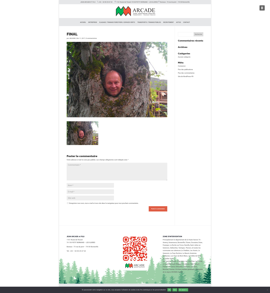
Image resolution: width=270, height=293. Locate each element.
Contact (186, 22)
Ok (169, 290)
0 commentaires (91, 38)
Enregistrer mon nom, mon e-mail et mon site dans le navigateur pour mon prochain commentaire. (103, 203)
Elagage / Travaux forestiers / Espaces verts (117, 22)
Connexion (182, 66)
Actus (178, 22)
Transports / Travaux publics (149, 22)
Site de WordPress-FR (185, 76)
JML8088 (72, 38)
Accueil (83, 22)
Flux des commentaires (186, 73)
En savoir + (183, 290)
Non (174, 290)
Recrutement (168, 22)
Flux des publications (185, 69)
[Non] (267, 290)
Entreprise (92, 22)
